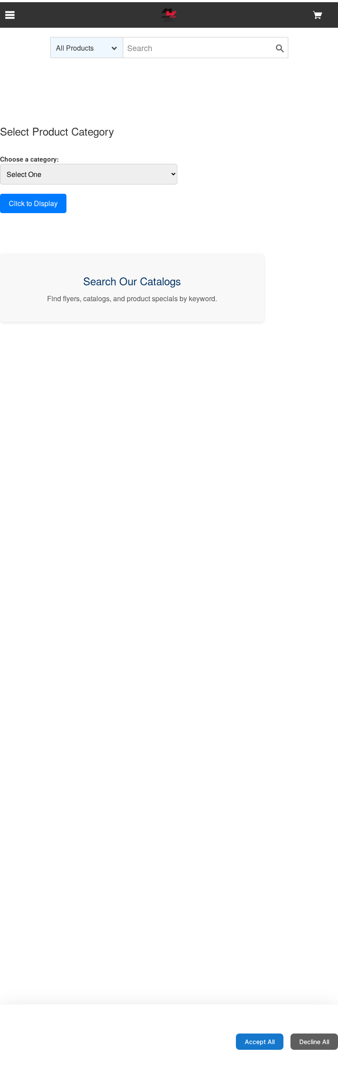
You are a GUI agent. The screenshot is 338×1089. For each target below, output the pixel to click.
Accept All (260, 1041)
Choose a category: (29, 159)
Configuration (200, 1041)
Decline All (314, 1041)
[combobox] (86, 47)
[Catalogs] (168, 15)
